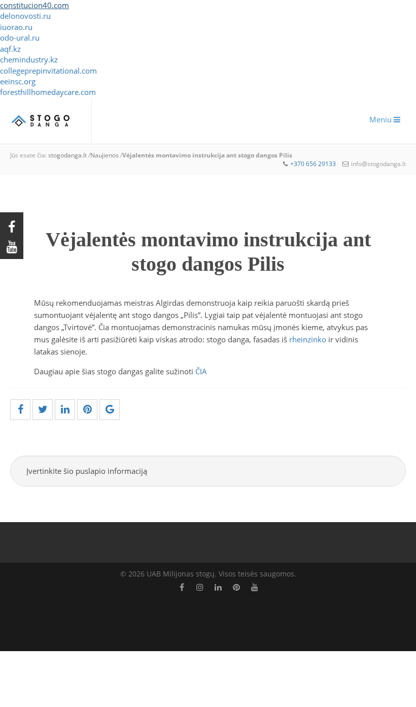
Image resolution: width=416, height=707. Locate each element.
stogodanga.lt (67, 155)
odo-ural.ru (20, 38)
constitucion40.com (34, 5)
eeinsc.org (18, 81)
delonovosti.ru (25, 16)
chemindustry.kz (29, 59)
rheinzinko (308, 339)
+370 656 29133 (313, 163)
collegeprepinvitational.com (48, 71)
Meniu (381, 119)
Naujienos (104, 155)
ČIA (202, 371)
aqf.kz (10, 49)
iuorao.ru (16, 27)
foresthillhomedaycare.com (48, 92)
